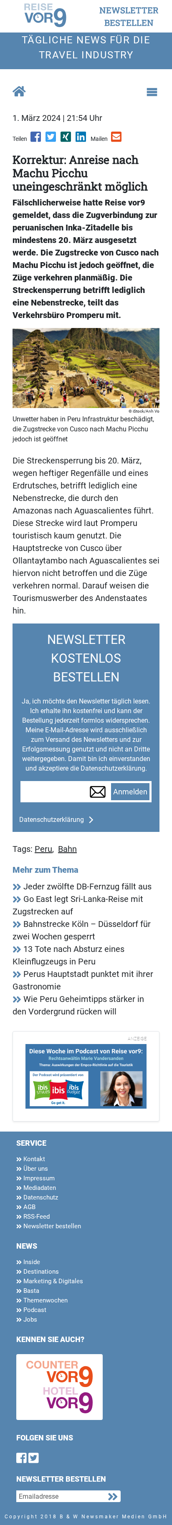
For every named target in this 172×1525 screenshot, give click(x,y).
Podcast (34, 1310)
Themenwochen (45, 1300)
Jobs (29, 1319)
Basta (30, 1291)
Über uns (35, 1168)
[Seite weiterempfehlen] (117, 140)
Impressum (38, 1178)
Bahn (67, 849)
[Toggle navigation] (151, 92)
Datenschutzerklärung (51, 820)
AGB (28, 1207)
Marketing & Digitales (52, 1281)
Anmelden (130, 792)
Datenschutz (40, 1197)
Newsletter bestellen (51, 1226)
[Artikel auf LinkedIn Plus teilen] (81, 140)
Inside (31, 1262)
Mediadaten (39, 1188)
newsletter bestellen (129, 16)
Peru (43, 849)
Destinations (40, 1271)
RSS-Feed (36, 1216)
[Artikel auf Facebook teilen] (36, 140)
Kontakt (33, 1159)
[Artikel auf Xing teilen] (66, 140)
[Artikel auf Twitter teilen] (51, 140)
